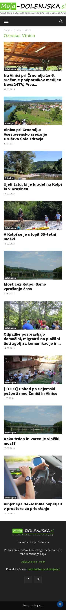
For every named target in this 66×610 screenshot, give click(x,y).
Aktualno (9, 178)
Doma (7, 30)
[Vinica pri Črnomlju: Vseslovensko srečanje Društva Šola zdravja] (33, 111)
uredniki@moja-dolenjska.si (44, 569)
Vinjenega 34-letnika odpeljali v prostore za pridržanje (33, 506)
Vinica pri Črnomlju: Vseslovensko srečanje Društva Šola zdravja (25, 134)
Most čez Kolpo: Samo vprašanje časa (25, 286)
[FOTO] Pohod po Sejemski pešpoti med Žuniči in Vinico (30, 391)
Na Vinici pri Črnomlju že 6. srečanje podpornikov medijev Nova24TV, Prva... (32, 80)
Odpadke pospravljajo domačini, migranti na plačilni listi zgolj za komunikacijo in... (32, 339)
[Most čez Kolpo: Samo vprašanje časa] (33, 265)
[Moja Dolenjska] (33, 8)
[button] (6, 21)
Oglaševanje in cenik (33, 561)
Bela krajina (10, 69)
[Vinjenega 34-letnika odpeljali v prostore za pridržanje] (33, 477)
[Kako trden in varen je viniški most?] (33, 420)
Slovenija (9, 123)
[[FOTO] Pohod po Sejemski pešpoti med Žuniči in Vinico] (33, 369)
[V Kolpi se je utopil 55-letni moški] (33, 215)
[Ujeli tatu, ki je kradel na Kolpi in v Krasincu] (33, 165)
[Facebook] (28, 579)
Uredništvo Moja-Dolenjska (33, 542)
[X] (38, 579)
